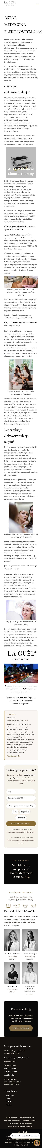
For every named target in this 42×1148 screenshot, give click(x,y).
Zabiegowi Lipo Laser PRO (20, 394)
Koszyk (8, 1098)
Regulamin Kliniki (12, 1118)
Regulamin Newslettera (12, 1120)
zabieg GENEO (16, 700)
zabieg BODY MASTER (22, 537)
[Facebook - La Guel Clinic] (19, 1132)
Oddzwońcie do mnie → (21, 824)
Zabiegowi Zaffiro (20, 624)
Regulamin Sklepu (29, 1120)
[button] (37, 4)
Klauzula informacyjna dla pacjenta (20, 1126)
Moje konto (10, 1095)
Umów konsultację (21, 1028)
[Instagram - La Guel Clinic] (25, 1132)
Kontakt (8, 1102)
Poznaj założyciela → (14, 756)
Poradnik (9, 1105)
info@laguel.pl (9, 1075)
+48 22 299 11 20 (10, 1072)
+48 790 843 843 (10, 1068)
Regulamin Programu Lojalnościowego (20, 1123)
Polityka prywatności (27, 1118)
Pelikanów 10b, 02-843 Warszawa (16, 1058)
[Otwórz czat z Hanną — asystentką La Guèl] (37, 1143)
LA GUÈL (21, 39)
